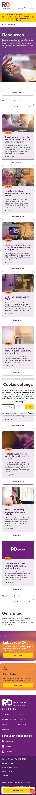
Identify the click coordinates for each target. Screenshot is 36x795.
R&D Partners (6, 6)
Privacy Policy (14, 413)
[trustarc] (30, 413)
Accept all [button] (29, 407)
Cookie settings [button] (8, 407)
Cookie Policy (6, 413)
